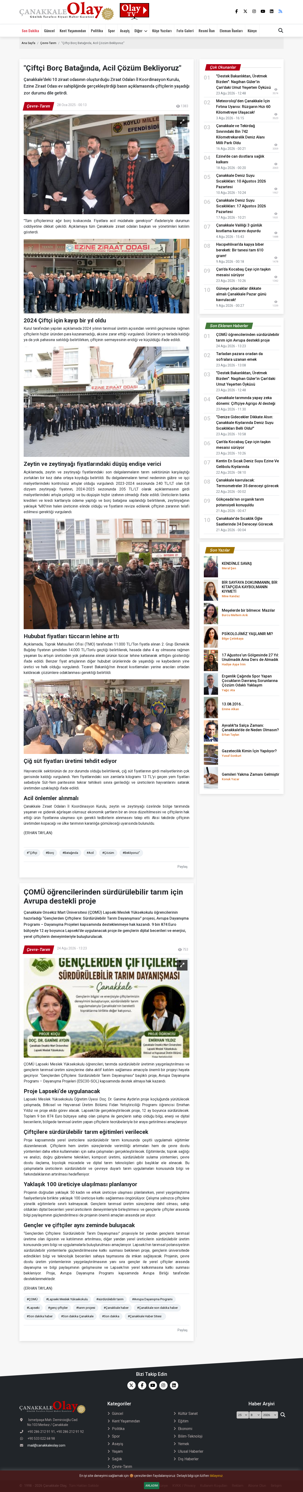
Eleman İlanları (231, 30)
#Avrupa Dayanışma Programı (152, 1299)
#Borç (50, 853)
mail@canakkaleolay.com (46, 1445)
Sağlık (117, 1459)
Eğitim (183, 1421)
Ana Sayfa (28, 43)
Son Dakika (30, 30)
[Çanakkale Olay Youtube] (151, 1385)
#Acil (90, 853)
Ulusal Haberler (190, 1451)
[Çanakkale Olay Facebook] (141, 1385)
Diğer (138, 30)
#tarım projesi (85, 1307)
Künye (252, 30)
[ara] (282, 1415)
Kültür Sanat (188, 1413)
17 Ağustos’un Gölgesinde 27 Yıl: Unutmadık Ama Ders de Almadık (250, 659)
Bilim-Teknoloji (190, 1436)
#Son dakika (110, 1316)
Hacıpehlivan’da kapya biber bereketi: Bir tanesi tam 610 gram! (240, 250)
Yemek (183, 1444)
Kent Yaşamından (73, 30)
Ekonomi (185, 1428)
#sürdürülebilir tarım (110, 1299)
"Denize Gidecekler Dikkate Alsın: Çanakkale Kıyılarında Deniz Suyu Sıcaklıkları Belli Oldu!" (244, 423)
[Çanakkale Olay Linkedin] (173, 1385)
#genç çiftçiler (58, 1307)
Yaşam (117, 1451)
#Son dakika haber (40, 1316)
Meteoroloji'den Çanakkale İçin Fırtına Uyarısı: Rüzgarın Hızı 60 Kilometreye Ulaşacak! (243, 107)
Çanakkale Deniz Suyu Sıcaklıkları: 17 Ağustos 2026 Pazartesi (241, 206)
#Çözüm (108, 853)
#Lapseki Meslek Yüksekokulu (67, 1299)
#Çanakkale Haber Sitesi (145, 1316)
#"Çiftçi (32, 853)
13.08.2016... (233, 706)
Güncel (49, 30)
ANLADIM (151, 1485)
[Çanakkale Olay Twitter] (130, 1385)
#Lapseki (33, 1307)
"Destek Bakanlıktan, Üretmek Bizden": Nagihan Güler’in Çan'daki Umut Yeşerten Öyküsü (243, 82)
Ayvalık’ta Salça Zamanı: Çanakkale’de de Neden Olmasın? (250, 729)
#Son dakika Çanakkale (77, 1316)
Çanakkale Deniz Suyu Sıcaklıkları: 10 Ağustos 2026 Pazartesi (241, 181)
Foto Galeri (185, 30)
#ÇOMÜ (32, 1299)
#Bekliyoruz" (131, 853)
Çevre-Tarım (48, 43)
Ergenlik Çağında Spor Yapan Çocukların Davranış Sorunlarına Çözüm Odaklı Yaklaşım (250, 683)
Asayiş (124, 30)
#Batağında (70, 853)
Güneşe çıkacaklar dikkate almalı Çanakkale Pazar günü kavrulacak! (241, 294)
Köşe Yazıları (162, 30)
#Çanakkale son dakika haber (157, 1307)
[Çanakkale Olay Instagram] (162, 1385)
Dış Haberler (188, 1459)
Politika (97, 30)
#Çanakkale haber (116, 1307)
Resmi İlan (207, 30)
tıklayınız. (216, 1476)
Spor (111, 30)
